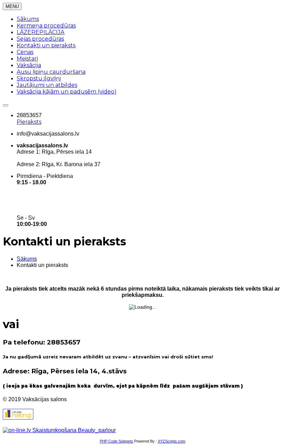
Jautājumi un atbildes (47, 85)
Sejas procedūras (40, 38)
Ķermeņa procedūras (46, 25)
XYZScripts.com (171, 441)
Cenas (25, 52)
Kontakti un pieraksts (46, 45)
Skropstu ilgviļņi (39, 78)
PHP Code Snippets (116, 441)
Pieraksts (29, 122)
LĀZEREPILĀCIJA (40, 32)
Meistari (27, 58)
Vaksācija (29, 65)
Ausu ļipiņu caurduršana (51, 71)
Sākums (28, 19)
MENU (12, 6)
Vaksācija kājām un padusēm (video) (66, 91)
